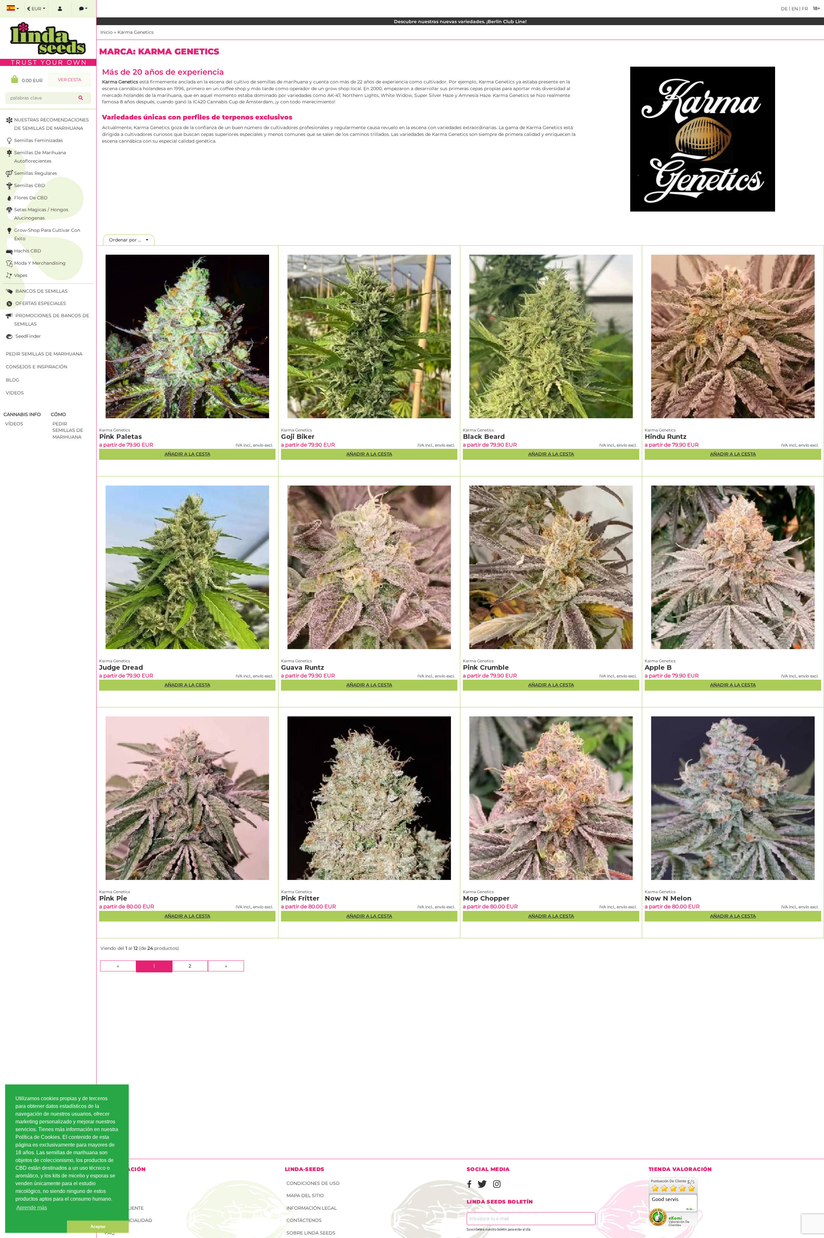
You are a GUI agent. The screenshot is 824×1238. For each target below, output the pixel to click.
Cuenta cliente (124, 1208)
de (784, 9)
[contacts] (83, 9)
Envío (112, 1183)
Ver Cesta (69, 79)
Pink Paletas (120, 436)
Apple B (658, 667)
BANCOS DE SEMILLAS (41, 291)
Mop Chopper (486, 898)
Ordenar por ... (127, 239)
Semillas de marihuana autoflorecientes (40, 157)
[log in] (59, 9)
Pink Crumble (486, 667)
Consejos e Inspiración (36, 367)
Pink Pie (113, 898)
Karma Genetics (135, 32)
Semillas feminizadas (38, 140)
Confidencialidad (128, 1220)
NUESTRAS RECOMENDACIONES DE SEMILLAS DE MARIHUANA (51, 124)
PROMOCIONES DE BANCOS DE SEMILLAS (51, 320)
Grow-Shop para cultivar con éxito (47, 234)
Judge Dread (121, 667)
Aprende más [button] (31, 1207)
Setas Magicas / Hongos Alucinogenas (41, 214)
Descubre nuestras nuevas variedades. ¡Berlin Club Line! (460, 21)
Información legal (311, 1208)
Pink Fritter (300, 898)
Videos (15, 393)
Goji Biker (297, 436)
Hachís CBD (27, 251)
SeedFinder (27, 336)
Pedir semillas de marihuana (44, 354)
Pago (111, 1195)
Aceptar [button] (98, 1226)
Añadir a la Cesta (187, 454)
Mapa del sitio (305, 1195)
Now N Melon (668, 898)
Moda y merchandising (40, 263)
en (794, 9)
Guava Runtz (302, 667)
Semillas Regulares (35, 173)
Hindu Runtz (666, 436)
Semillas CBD (29, 185)
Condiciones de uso (313, 1183)
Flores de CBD (31, 198)
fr (804, 9)
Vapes (20, 275)
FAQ (110, 1233)
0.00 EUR (30, 80)
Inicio (106, 32)
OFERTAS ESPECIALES (40, 303)
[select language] (12, 9)
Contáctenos (304, 1220)
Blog (12, 380)
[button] (36, 1226)
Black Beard (484, 436)
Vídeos (14, 424)
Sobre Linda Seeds (310, 1233)
